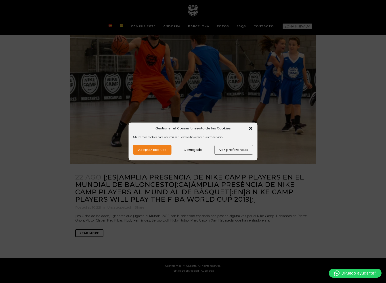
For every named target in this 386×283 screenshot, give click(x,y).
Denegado (193, 150)
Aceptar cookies (152, 150)
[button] (251, 128)
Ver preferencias (233, 150)
